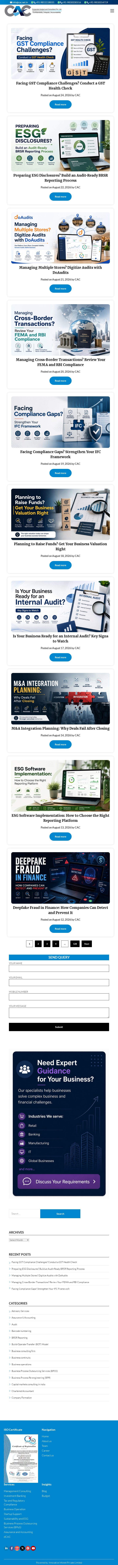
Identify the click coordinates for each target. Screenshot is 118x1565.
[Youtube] (33, 1548)
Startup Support (13, 1513)
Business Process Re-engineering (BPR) (31, 1377)
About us (46, 1441)
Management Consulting (17, 1491)
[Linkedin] (6, 1548)
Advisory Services (20, 1311)
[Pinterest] (27, 1548)
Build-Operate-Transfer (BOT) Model (30, 1344)
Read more (60, 104)
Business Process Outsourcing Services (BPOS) (35, 1371)
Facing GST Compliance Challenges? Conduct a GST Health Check (44, 1262)
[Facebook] (11, 1548)
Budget (46, 1495)
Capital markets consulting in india (28, 1384)
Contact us (48, 1455)
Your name (15, 963)
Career (46, 1450)
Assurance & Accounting (23, 1317)
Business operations (21, 1364)
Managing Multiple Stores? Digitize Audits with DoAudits (40, 1275)
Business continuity (21, 1357)
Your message (17, 1006)
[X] (22, 1548)
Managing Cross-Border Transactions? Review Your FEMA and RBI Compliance (50, 1282)
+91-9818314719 (98, 2)
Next (86, 943)
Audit (14, 1324)
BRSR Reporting (20, 1337)
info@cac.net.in (20, 2)
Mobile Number (18, 991)
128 (75, 943)
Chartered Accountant (23, 1391)
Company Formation (22, 1397)
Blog (44, 1491)
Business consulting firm (23, 1351)
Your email (15, 977)
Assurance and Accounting (18, 1532)
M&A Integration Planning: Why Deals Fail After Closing (60, 728)
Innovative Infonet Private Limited (65, 1562)
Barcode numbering (21, 1330)
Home (45, 1436)
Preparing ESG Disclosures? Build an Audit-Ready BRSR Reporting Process (48, 1268)
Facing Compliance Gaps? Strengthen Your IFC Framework (40, 1288)
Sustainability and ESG (16, 1518)
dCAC (7, 1536)
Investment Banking (15, 1495)
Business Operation (15, 1509)
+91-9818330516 (71, 2)
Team (45, 1445)
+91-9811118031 (45, 2)
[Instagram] (17, 1548)
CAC (77, 95)
